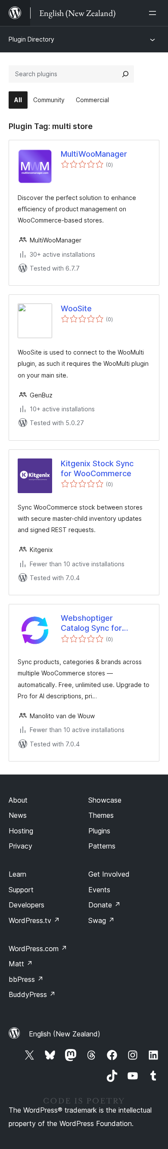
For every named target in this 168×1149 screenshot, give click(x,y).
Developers (26, 904)
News (18, 815)
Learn (17, 874)
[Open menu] (154, 13)
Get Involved (109, 874)
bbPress (26, 979)
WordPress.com (38, 948)
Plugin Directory (31, 39)
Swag (101, 920)
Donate (104, 904)
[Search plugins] (125, 74)
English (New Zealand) (64, 1034)
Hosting (21, 830)
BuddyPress (32, 994)
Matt (21, 963)
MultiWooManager (94, 153)
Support (21, 889)
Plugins (99, 830)
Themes (101, 815)
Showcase (104, 800)
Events (99, 889)
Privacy (20, 846)
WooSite (76, 308)
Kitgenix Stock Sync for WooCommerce (97, 468)
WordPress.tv (34, 920)
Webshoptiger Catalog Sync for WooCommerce (91, 623)
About (18, 800)
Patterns (101, 846)
